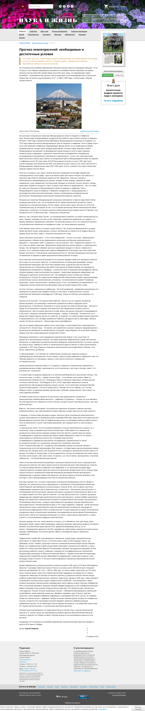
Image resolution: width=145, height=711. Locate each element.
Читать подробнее (113, 100)
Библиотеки (70, 34)
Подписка (47, 34)
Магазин (57, 34)
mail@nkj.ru (23, 662)
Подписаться (107, 75)
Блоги (57, 687)
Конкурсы (64, 687)
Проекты (50, 687)
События (33, 31)
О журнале (83, 687)
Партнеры (41, 687)
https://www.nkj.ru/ (25, 660)
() (114, 6)
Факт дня (44, 31)
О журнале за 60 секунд (104, 18)
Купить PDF (119, 75)
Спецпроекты (33, 34)
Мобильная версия (72, 703)
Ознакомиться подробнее (82, 671)
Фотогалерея (93, 687)
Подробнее (102, 709)
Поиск (102, 687)
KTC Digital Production (119, 695)
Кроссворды (74, 687)
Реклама (82, 34)
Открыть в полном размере (89, 131)
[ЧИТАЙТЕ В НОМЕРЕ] (113, 26)
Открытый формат (59, 31)
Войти (123, 6)
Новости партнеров (79, 31)
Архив (21, 34)
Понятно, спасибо (138, 708)
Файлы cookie (111, 687)
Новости (22, 31)
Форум (22, 38)
